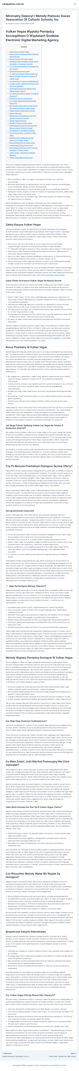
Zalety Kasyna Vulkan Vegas (19, 52)
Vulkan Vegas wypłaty (57, 275)
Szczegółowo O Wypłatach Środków (22, 130)
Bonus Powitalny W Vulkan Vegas (21, 59)
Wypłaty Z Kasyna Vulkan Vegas (20, 123)
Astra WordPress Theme (57, 1065)
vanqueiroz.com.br (13, 3)
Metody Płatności (15, 113)
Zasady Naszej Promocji (17, 121)
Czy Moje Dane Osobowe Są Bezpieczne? (24, 81)
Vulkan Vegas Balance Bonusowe (21, 158)
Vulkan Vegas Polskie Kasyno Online (22, 111)
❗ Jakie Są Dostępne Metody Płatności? (23, 74)
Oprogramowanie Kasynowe (19, 71)
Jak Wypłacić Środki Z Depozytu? (21, 145)
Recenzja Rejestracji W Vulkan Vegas (22, 143)
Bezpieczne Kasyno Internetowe (20, 98)
